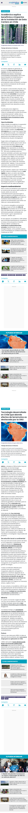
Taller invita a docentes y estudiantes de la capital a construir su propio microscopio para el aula (17, 242)
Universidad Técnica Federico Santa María (12, 91)
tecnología (19, 275)
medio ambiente (11, 275)
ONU (2, 698)
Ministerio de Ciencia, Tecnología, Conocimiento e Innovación (11, 74)
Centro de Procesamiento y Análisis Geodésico (15, 697)
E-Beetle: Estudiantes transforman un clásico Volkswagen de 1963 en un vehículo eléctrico (17, 259)
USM (24, 275)
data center (4, 275)
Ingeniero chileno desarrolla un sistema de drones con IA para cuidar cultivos (17, 368)
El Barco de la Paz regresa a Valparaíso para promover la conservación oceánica (18, 683)
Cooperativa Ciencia (6, 45)
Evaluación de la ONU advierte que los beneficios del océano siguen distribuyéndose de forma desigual (17, 667)
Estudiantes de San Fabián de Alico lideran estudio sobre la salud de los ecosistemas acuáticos (18, 251)
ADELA (3, 697)
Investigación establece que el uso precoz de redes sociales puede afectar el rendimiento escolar (17, 808)
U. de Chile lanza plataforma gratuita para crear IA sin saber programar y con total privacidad (18, 385)
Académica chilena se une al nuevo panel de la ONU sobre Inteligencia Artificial (18, 675)
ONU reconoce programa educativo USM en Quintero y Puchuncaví (18, 691)
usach (6, 698)
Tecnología (5, 11)
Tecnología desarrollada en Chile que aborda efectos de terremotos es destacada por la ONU (13, 351)
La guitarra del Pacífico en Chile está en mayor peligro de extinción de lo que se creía (17, 268)
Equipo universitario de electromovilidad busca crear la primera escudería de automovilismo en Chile (17, 376)
